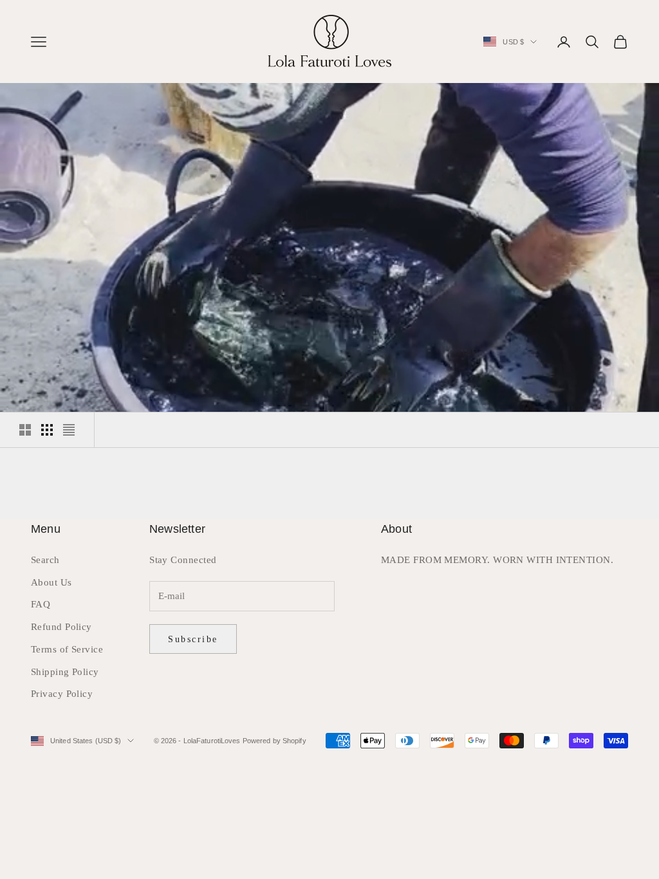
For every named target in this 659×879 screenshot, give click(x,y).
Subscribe (193, 639)
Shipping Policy (65, 672)
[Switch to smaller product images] (47, 429)
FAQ (40, 604)
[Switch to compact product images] (69, 429)
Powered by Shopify (274, 741)
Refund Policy (61, 627)
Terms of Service (67, 649)
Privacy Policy (62, 694)
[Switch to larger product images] (25, 429)
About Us (51, 582)
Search (45, 560)
